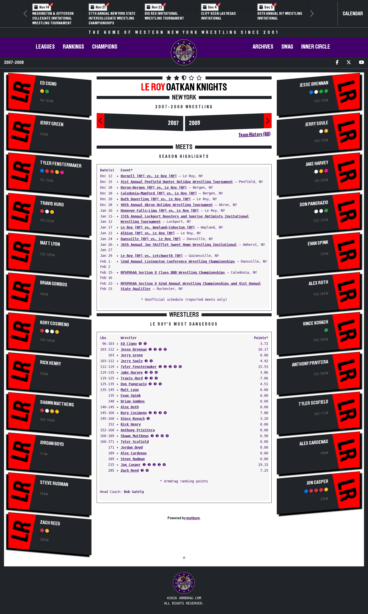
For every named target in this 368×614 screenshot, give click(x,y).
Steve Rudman (54, 483)
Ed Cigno (48, 83)
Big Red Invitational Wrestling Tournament (164, 16)
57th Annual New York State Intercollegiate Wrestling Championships (112, 18)
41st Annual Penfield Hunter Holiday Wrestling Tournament (177, 182)
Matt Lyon (50, 243)
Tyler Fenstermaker (60, 164)
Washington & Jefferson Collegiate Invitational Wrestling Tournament (53, 18)
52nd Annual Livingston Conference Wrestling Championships (178, 261)
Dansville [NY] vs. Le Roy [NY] (151, 239)
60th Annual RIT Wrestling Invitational (279, 16)
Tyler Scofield (135, 442)
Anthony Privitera (138, 430)
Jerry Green (51, 123)
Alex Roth (130, 407)
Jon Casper (131, 465)
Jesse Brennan (134, 349)
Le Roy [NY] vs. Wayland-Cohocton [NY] (158, 227)
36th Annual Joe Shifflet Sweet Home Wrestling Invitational (179, 245)
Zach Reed (50, 523)
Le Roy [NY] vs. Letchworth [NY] (152, 256)
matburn (193, 518)
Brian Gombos (53, 283)
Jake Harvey (132, 372)
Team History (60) (254, 134)
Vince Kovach (133, 419)
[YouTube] (361, 62)
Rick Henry (50, 363)
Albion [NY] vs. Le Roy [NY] (148, 233)
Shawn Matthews (57, 403)
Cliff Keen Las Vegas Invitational (218, 16)
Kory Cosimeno (54, 323)
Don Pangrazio (134, 384)
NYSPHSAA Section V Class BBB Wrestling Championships (173, 272)
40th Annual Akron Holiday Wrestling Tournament (167, 205)
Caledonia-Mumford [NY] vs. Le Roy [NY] (159, 193)
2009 (194, 123)
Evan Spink (131, 395)
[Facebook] (337, 62)
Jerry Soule (132, 361)
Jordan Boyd (52, 443)
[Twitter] (348, 62)
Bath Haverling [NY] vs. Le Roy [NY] (156, 199)
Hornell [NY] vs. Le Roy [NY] (149, 176)
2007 (173, 123)
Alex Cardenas (134, 453)
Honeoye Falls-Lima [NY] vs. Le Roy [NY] (160, 211)
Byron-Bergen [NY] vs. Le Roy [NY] (154, 187)
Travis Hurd (52, 203)
